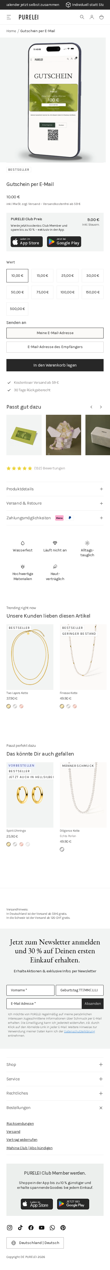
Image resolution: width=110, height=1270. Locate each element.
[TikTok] (20, 1227)
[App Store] (37, 1204)
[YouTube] (41, 1227)
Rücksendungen (20, 1123)
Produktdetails (19, 488)
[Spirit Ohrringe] (29, 795)
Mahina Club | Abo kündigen (29, 1148)
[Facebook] (31, 1227)
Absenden (93, 1003)
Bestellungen (18, 1107)
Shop (11, 1064)
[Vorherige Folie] (91, 407)
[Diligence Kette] (83, 795)
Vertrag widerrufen (21, 1139)
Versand (13, 1131)
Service (12, 1078)
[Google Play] (73, 1204)
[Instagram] (9, 1227)
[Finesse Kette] (83, 657)
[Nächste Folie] (101, 407)
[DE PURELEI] (28, 17)
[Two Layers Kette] (29, 657)
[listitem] (17, 275)
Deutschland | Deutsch (39, 1243)
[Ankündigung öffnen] (55, 5)
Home (11, 31)
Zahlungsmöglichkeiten (28, 517)
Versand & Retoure (23, 503)
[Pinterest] (63, 1227)
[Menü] (9, 17)
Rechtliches (17, 1093)
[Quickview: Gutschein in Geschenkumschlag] (24, 435)
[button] (82, 17)
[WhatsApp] (52, 1227)
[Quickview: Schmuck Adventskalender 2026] (63, 435)
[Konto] (92, 17)
